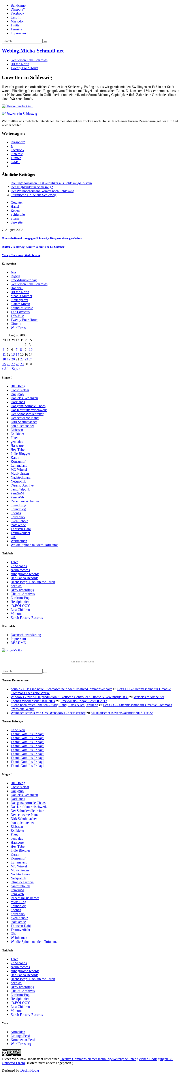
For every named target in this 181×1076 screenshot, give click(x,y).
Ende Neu (18, 730)
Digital (15, 276)
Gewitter (17, 202)
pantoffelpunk (20, 489)
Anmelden (18, 1032)
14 (17, 354)
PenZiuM (17, 493)
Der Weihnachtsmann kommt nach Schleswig (42, 191)
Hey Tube (18, 449)
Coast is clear (20, 390)
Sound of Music (22, 308)
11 (4, 354)
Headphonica (20, 602)
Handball (17, 288)
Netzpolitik (18, 481)
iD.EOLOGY (20, 606)
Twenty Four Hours (24, 68)
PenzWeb (17, 497)
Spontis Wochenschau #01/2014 (33, 701)
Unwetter (17, 222)
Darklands (18, 402)
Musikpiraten (20, 473)
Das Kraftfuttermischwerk (29, 410)
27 (13, 364)
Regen (15, 210)
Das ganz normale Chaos (28, 406)
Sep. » (16, 369)
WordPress (18, 328)
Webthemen (19, 541)
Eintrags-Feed (20, 1036)
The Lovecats (20, 312)
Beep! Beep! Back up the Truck (33, 582)
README (18, 643)
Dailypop (17, 394)
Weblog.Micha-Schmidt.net (33, 51)
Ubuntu (16, 324)
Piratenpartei (19, 300)
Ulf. (13, 537)
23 (26, 359)
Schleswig (18, 214)
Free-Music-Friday (24, 280)
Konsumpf (18, 461)
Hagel (15, 206)
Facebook (17, 13)
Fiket (14, 438)
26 (8, 364)
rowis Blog (18, 505)
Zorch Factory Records (27, 617)
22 (22, 359)
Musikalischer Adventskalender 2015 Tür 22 (122, 713)
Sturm (15, 218)
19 (8, 359)
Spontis (16, 513)
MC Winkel (19, 469)
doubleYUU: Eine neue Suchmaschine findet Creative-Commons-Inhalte (61, 689)
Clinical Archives (23, 594)
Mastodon (18, 21)
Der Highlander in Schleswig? (32, 187)
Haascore (17, 446)
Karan (15, 457)
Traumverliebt (20, 533)
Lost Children (20, 610)
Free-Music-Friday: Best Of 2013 (83, 701)
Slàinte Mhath (20, 304)
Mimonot (17, 613)
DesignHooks (30, 1070)
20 (13, 359)
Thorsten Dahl (21, 529)
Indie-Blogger (20, 453)
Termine (16, 29)
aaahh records (20, 570)
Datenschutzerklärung (26, 635)
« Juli (5, 369)
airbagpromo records (25, 574)
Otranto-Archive (22, 485)
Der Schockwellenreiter (27, 414)
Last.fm (16, 17)
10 (30, 349)
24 (30, 359)
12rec (14, 562)
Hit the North (20, 64)
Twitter (16, 25)
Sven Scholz (19, 521)
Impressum (18, 33)
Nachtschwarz (20, 477)
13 (13, 354)
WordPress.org (21, 1044)
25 (4, 364)
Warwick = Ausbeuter (149, 697)
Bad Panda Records (24, 578)
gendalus (17, 442)
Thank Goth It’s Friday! (27, 734)
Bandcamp (18, 5)
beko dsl (16, 586)
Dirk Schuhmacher (24, 422)
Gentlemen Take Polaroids (29, 60)
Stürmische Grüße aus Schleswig (34, 195)
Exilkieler (17, 434)
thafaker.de (18, 525)
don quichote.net (22, 426)
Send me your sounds (82, 661)
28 (17, 364)
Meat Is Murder (21, 296)
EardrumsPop (20, 598)
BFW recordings (22, 590)
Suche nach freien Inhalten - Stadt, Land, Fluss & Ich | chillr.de (54, 705)
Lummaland (19, 465)
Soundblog (18, 509)
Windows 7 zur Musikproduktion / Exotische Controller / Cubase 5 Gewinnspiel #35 (69, 697)
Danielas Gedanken (24, 398)
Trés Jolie (17, 316)
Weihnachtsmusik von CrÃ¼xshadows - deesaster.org (48, 713)
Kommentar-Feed (23, 1040)
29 (22, 364)
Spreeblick (18, 517)
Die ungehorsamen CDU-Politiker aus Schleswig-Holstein (51, 183)
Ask (13, 272)
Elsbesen (17, 430)
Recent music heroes (25, 501)
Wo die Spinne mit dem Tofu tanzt (34, 545)
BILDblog (18, 386)
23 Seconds (19, 566)
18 (4, 359)
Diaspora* (18, 9)
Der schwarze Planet (25, 418)
